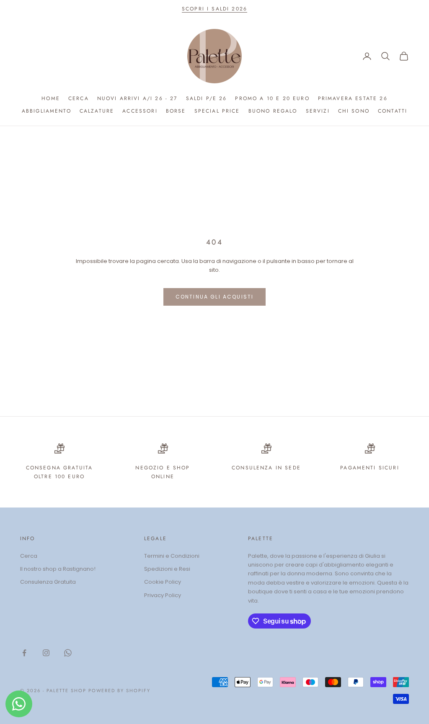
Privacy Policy (162, 595)
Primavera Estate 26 (353, 98)
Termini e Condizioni (171, 556)
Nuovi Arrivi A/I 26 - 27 (137, 98)
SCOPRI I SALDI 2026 (214, 9)
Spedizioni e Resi (167, 569)
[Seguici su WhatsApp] (68, 653)
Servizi (318, 111)
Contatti (392, 111)
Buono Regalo (272, 111)
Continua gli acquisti (214, 296)
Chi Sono (354, 111)
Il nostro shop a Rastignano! (58, 569)
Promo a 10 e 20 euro (272, 98)
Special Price (217, 111)
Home (50, 98)
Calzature (97, 111)
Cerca (78, 98)
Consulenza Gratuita (48, 582)
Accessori (139, 111)
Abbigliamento (46, 111)
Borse (176, 111)
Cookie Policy (162, 582)
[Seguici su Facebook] (24, 653)
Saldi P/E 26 (206, 98)
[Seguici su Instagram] (46, 653)
